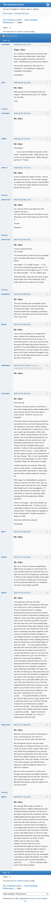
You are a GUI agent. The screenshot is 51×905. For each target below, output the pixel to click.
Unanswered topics (21, 13)
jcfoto (3, 82)
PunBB (15, 898)
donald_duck (5, 199)
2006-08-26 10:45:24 (22, 113)
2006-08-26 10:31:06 (22, 83)
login (12, 31)
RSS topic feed (11, 36)
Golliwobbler (5, 294)
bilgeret (4, 324)
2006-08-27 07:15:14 (22, 168)
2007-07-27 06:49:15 (22, 725)
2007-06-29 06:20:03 (22, 240)
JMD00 (3, 139)
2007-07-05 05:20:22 (22, 532)
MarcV (3, 531)
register (20, 31)
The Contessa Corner (13, 4)
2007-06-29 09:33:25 (22, 294)
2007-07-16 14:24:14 (22, 593)
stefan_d (4, 167)
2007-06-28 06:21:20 (22, 200)
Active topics (8, 13)
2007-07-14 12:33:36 (22, 557)
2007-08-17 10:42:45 (22, 797)
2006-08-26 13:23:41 (22, 139)
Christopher (5, 44)
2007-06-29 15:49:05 (22, 324)
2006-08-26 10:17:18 (22, 45)
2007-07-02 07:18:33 (22, 365)
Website (4, 109)
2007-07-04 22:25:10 (22, 394)
